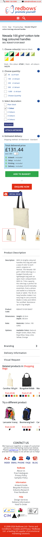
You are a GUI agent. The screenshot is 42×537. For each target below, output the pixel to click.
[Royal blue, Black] (24, 430)
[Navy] (23, 396)
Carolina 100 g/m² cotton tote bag (10, 388)
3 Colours (11, 116)
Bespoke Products (21, 487)
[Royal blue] (9, 396)
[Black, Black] (27, 430)
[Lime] (14, 396)
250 (14, 83)
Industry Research (21, 490)
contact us (13, 449)
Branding (9, 346)
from (10, 393)
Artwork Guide (21, 485)
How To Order (21, 504)
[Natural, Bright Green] (6, 54)
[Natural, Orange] (12, 59)
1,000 (14, 91)
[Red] (12, 396)
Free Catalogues (21, 473)
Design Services (21, 499)
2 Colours (11, 112)
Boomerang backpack (27, 422)
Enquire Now (21, 186)
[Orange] (17, 396)
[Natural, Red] (17, 54)
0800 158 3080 (11, 1)
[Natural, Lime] (33, 54)
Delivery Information (15, 352)
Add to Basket (22, 174)
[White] (31, 396)
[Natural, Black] (12, 54)
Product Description (15, 252)
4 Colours (11, 119)
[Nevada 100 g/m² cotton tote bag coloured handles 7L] (21, 209)
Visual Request (12, 359)
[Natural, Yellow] (6, 59)
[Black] (6, 396)
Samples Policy (21, 477)
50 (13, 74)
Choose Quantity (14, 96)
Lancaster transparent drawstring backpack (10, 422)
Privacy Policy (21, 475)
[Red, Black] (29, 430)
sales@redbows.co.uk (32, 1)
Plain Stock (12, 104)
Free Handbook (21, 492)
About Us (21, 470)
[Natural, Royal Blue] (22, 54)
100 (14, 79)
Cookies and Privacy (22, 529)
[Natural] (4, 396)
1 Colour (11, 108)
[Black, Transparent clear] (10, 430)
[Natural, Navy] (27, 54)
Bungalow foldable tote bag (27, 388)
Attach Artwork (13, 130)
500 (14, 87)
